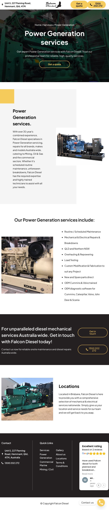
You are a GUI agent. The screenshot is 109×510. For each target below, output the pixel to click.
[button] (99, 485)
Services (48, 24)
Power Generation (64, 24)
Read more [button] (87, 474)
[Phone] (101, 502)
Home (38, 24)
